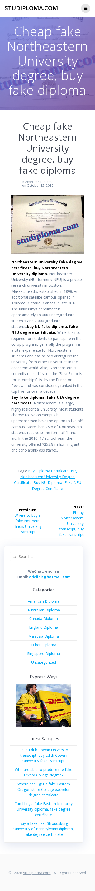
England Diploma (43, 627)
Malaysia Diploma (43, 636)
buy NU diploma (48, 482)
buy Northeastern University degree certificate (46, 476)
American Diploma (39, 182)
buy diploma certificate (48, 470)
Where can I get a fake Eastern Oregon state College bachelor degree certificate (43, 789)
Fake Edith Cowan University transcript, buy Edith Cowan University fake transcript (44, 755)
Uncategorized (43, 662)
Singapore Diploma (43, 653)
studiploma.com (31, 8)
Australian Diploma (43, 609)
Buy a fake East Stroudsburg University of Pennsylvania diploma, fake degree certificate (43, 829)
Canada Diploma (43, 618)
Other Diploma (43, 644)
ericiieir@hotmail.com (50, 576)
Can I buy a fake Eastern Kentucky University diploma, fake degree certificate (44, 809)
